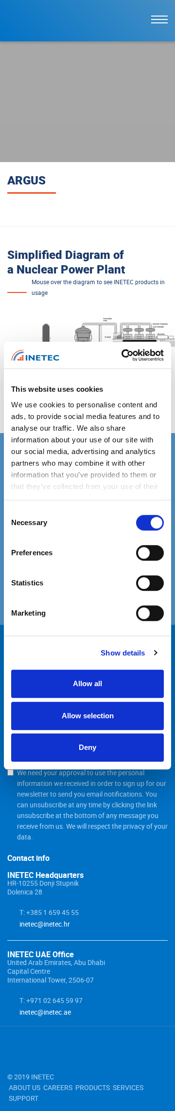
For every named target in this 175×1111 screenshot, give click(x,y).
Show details (123, 653)
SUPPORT (23, 1098)
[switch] (150, 553)
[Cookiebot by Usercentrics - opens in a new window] (123, 355)
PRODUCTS (92, 1087)
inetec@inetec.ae (45, 1012)
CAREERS (57, 1087)
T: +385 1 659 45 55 (49, 912)
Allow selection (88, 715)
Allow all (87, 683)
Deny (87, 747)
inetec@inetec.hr (44, 924)
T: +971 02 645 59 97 (51, 1000)
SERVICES (128, 1087)
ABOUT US (24, 1087)
